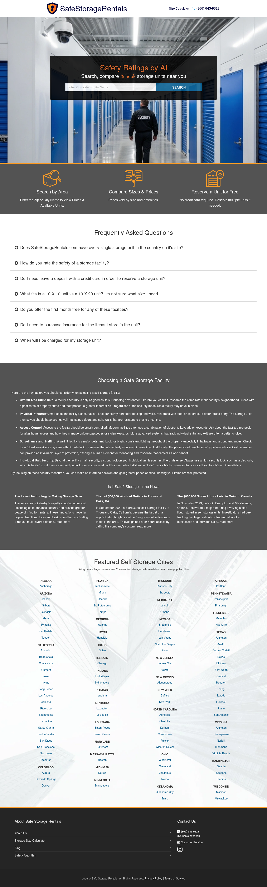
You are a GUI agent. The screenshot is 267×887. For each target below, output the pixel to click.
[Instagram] (180, 849)
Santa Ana (46, 721)
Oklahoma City (165, 792)
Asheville (164, 715)
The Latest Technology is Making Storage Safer (48, 496)
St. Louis (164, 592)
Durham (165, 727)
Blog (17, 848)
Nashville (221, 624)
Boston (102, 760)
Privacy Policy (153, 878)
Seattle (221, 766)
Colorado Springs (46, 779)
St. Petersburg (102, 605)
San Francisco (46, 747)
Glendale (46, 612)
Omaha (164, 612)
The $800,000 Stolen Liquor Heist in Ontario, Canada (214, 496)
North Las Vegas (165, 644)
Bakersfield (46, 657)
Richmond (221, 747)
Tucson (46, 637)
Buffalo (165, 695)
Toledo (165, 779)
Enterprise (165, 624)
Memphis (221, 618)
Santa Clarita (46, 727)
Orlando (102, 599)
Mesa (46, 618)
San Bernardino (46, 734)
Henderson (164, 631)
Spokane (221, 773)
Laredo (221, 695)
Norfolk (221, 740)
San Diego (46, 740)
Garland (221, 676)
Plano (221, 708)
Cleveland (165, 766)
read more (63, 522)
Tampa (102, 612)
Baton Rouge (102, 727)
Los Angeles (45, 695)
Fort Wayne (102, 676)
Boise (102, 650)
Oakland (46, 702)
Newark (164, 670)
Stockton (45, 760)
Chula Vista (46, 663)
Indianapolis (102, 682)
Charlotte (164, 721)
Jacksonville (102, 586)
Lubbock (221, 702)
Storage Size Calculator (30, 840)
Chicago (102, 663)
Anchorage (45, 586)
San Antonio (221, 715)
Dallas (221, 657)
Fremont (46, 670)
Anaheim (46, 650)
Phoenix (46, 624)
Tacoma (221, 779)
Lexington (102, 708)
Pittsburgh (221, 605)
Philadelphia (221, 599)
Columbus (165, 773)
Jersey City (165, 663)
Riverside (46, 708)
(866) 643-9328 (207, 8)
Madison (221, 792)
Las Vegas (165, 637)
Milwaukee (221, 798)
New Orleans (102, 734)
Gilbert (46, 605)
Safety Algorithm (25, 855)
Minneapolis (102, 785)
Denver (46, 785)
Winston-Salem (165, 747)
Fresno (46, 676)
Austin (221, 644)
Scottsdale (45, 631)
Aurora (46, 773)
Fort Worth (221, 670)
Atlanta (102, 624)
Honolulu (102, 637)
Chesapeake (221, 734)
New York (165, 702)
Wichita (102, 695)
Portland (221, 586)
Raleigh (164, 740)
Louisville (102, 715)
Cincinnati (165, 760)
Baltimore (102, 747)
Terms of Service (175, 878)
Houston (221, 682)
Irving (221, 689)
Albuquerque (164, 682)
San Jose (46, 753)
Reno (165, 650)
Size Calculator (179, 8)
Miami (102, 592)
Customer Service (192, 842)
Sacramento (46, 715)
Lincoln (165, 605)
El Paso (221, 663)
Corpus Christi (221, 650)
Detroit (102, 773)
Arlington (221, 637)
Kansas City (164, 586)
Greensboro (165, 734)
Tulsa (165, 798)
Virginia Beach (221, 753)
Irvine (46, 682)
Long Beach (46, 689)
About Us (21, 833)
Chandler (46, 599)
